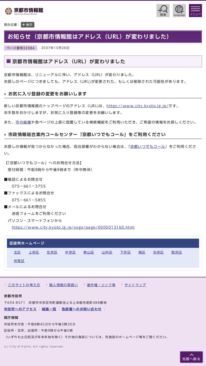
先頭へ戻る (191, 359)
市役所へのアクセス (20, 309)
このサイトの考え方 (24, 285)
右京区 (158, 252)
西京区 (176, 252)
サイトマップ (135, 285)
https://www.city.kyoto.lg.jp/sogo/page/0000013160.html (73, 227)
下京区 (125, 252)
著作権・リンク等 (101, 285)
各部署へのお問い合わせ (82, 309)
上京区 (34, 252)
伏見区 (19, 261)
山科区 (107, 252)
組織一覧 (49, 309)
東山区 (88, 252)
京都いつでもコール (147, 146)
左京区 (52, 252)
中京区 (70, 252)
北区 (17, 252)
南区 (142, 252)
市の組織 (23, 122)
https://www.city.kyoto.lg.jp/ (138, 106)
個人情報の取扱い (63, 285)
